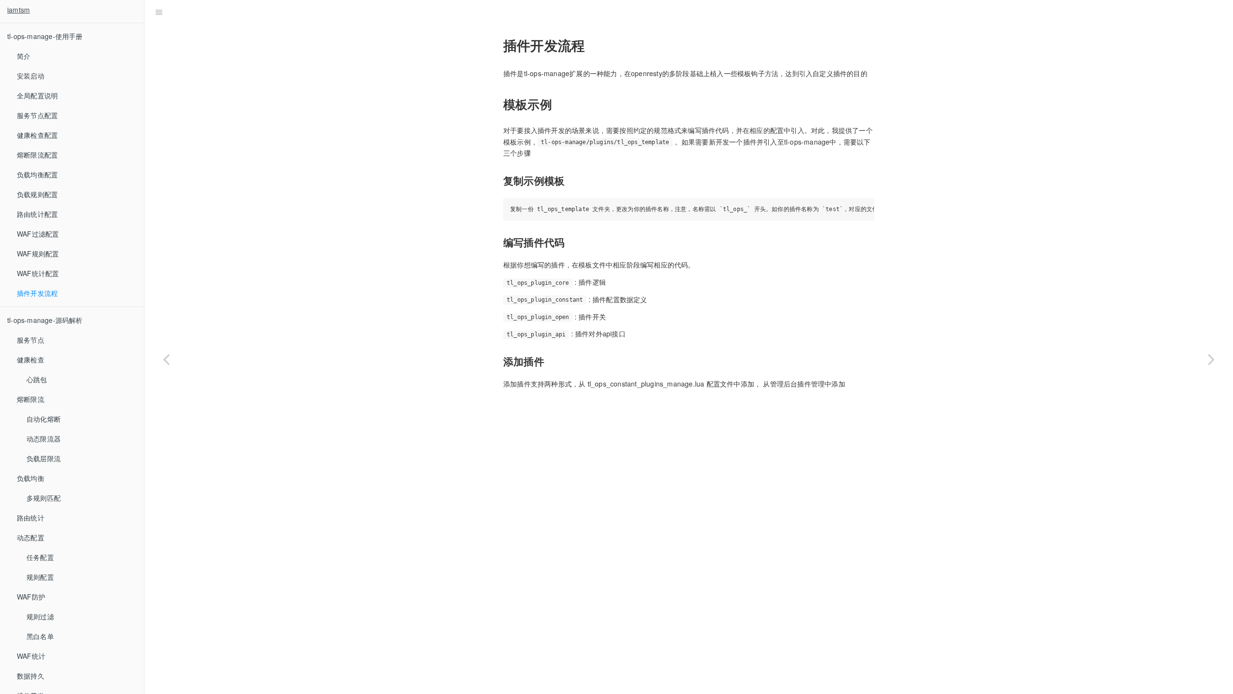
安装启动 (30, 75)
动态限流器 (43, 438)
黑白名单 (40, 636)
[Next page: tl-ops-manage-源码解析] (1211, 359)
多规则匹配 (43, 498)
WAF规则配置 (38, 253)
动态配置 (30, 537)
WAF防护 (31, 596)
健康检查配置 (37, 135)
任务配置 (40, 557)
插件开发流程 (37, 293)
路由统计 (30, 517)
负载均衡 (30, 478)
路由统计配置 (37, 214)
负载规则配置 (37, 194)
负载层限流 (43, 458)
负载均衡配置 (37, 174)
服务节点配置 (37, 115)
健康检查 (30, 359)
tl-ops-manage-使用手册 (45, 36)
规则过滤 (40, 616)
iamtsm (18, 9)
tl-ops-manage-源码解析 (45, 320)
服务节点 (30, 340)
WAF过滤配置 (38, 234)
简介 (23, 56)
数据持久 (30, 676)
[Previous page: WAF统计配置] (166, 359)
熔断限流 (30, 399)
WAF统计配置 (38, 273)
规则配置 (40, 577)
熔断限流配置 (37, 155)
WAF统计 (31, 656)
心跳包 (36, 379)
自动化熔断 (43, 419)
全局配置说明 (37, 95)
